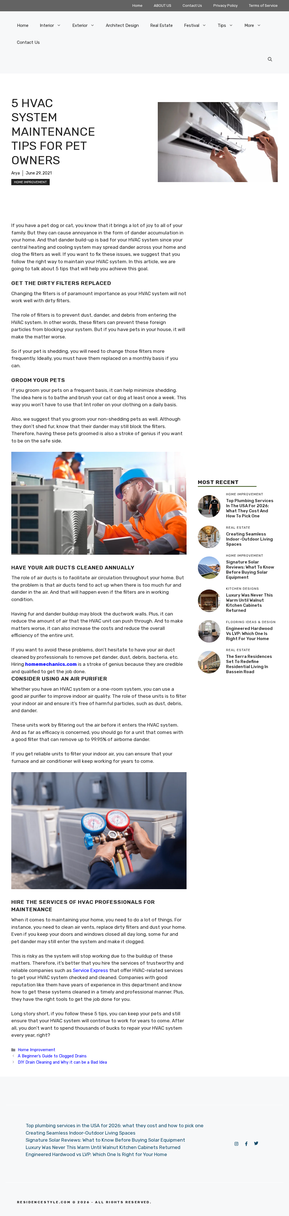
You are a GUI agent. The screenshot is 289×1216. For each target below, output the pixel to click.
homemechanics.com (51, 664)
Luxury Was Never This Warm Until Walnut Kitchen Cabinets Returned (249, 603)
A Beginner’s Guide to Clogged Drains (52, 1056)
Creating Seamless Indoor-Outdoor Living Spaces (249, 539)
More (249, 25)
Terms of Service (263, 5)
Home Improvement (30, 182)
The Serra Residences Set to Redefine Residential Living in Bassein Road (249, 664)
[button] (270, 59)
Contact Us (192, 5)
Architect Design (122, 25)
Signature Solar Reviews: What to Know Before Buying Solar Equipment (250, 570)
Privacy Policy (225, 5)
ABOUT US (162, 5)
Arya (15, 173)
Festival (191, 25)
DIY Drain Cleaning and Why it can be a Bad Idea (62, 1062)
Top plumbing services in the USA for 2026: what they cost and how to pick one (249, 508)
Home (137, 5)
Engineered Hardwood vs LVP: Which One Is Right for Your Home (249, 633)
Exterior (79, 25)
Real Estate (161, 25)
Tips (222, 25)
